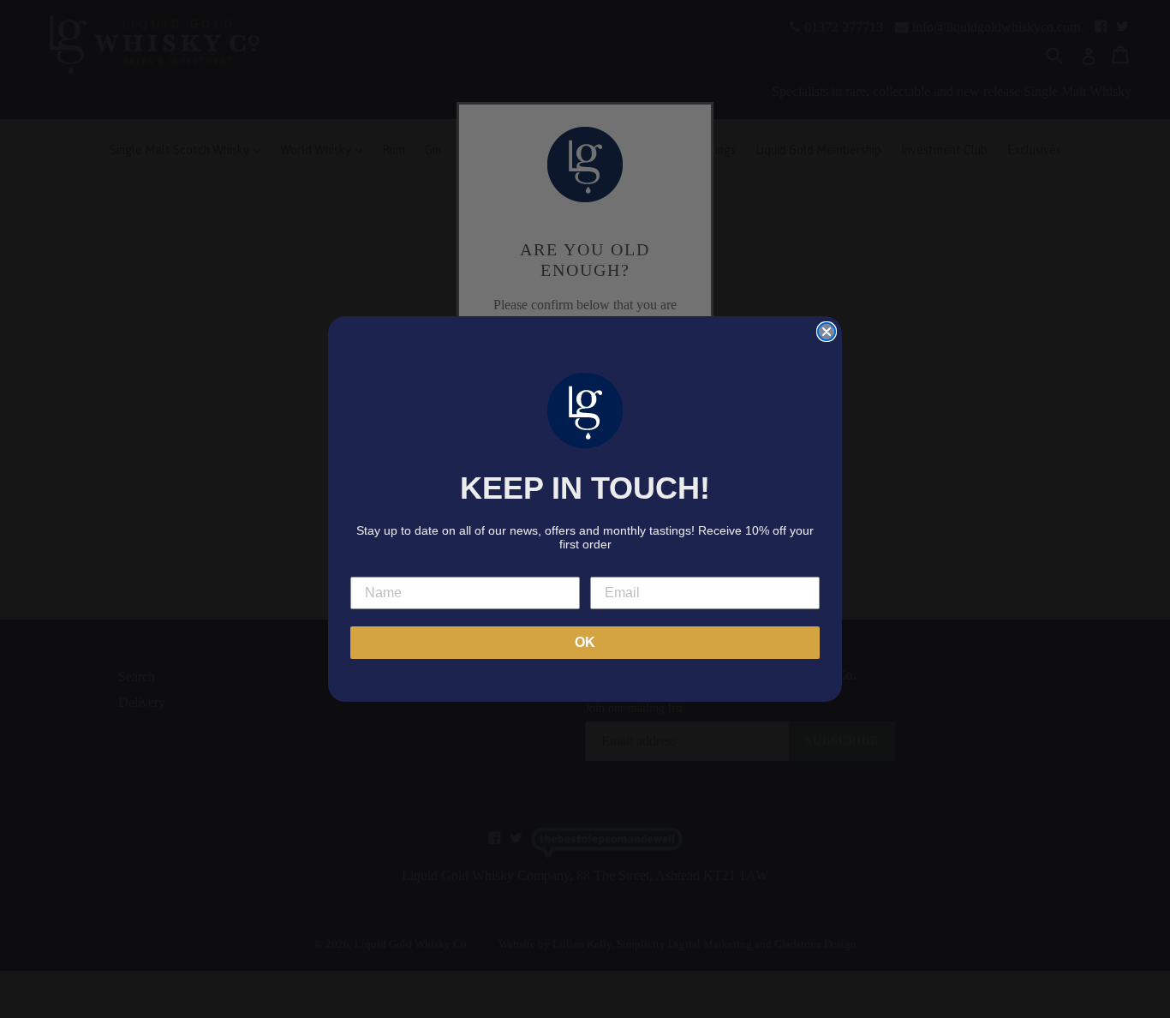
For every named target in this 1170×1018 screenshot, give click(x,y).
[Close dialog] (826, 331)
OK (585, 642)
